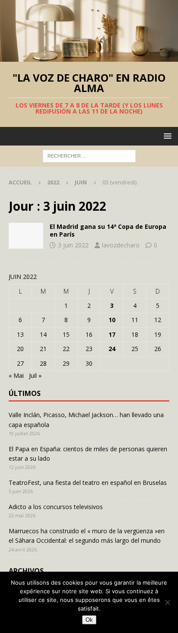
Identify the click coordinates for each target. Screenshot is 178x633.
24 (111, 349)
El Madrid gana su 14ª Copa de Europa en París (108, 230)
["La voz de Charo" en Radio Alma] (89, 57)
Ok (89, 620)
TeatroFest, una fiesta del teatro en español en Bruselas (88, 482)
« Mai (16, 375)
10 (111, 320)
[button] (166, 135)
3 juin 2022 (73, 245)
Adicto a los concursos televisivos (56, 507)
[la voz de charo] (26, 236)
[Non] (167, 602)
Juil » (35, 375)
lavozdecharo (121, 245)
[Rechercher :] (89, 156)
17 (111, 334)
